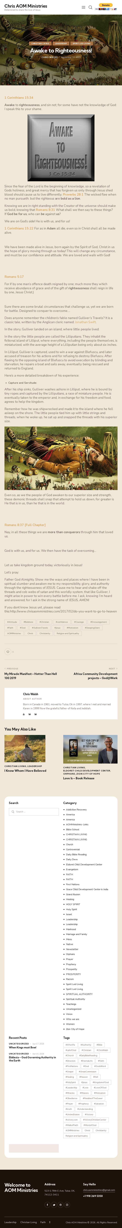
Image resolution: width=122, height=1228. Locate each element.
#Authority (86, 1045)
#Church (70, 1055)
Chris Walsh (30, 694)
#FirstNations (72, 1066)
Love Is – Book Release (78, 778)
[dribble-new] (61, 1205)
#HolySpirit (71, 1082)
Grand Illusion (73, 894)
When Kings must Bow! (22, 1047)
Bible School (72, 829)
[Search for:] (34, 811)
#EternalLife (87, 1061)
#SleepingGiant (92, 628)
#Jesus (57, 628)
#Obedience (71, 1098)
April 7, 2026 (38, 1044)
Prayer (69, 959)
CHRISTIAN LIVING (40, 44)
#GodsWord (100, 1066)
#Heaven (83, 1077)
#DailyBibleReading (88, 1055)
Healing (70, 899)
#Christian (44, 622)
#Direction (70, 1061)
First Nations (72, 884)
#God (22, 628)
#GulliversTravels (40, 628)
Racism (70, 979)
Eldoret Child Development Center (86, 770)
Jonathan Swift (85, 322)
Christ (30, 633)
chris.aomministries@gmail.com (99, 1190)
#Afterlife (70, 1045)
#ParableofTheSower (93, 1098)
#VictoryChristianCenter (94, 1120)
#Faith (10, 628)
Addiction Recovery (76, 809)
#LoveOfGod (100, 1087)
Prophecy (71, 964)
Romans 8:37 (14, 525)
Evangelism (72, 869)
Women (70, 1024)
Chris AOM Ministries (76, 1222)
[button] (83, 7)
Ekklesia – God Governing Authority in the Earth (32, 1059)
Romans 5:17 (14, 277)
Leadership (61, 44)
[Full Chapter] (35, 525)
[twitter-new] (54, 1205)
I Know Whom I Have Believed (25, 770)
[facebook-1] (47, 1205)
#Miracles (70, 1093)
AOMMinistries (14, 633)
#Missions (84, 1093)
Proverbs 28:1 (73, 194)
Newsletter (72, 949)
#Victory (89, 1114)
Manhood (71, 929)
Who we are (72, 1019)
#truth (69, 1109)
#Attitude (12, 622)
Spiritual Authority (75, 999)
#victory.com (72, 1120)
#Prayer (69, 1103)
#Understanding (85, 1109)
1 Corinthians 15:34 (18, 98)
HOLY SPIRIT (73, 904)
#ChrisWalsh (102, 1050)
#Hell (95, 1077)
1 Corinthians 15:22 (18, 228)
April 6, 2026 (38, 1054)
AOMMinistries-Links (77, 824)
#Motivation (72, 628)
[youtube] (23, 714)
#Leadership (71, 1087)
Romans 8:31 (45, 210)
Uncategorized (73, 1009)
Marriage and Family (76, 934)
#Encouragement (98, 622)
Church (69, 844)
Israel (69, 914)
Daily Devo (72, 859)
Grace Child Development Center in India (87, 889)
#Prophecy (83, 1103)
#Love (85, 1087)
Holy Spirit (71, 909)
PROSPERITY (73, 974)
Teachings (71, 1004)
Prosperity (71, 969)
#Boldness (28, 622)
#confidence (62, 622)
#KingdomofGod (101, 1082)
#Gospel (69, 1071)
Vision (69, 1014)
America (70, 814)
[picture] (29, 714)
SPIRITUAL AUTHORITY (79, 994)
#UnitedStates (72, 1114)
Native (69, 944)
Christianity (45, 633)
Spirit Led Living (82, 44)
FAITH (69, 874)
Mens (69, 939)
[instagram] (67, 1205)
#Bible (99, 1045)
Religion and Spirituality (68, 633)
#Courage (79, 622)
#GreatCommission (87, 1071)
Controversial (73, 849)
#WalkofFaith (72, 1125)
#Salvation (99, 1103)
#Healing (70, 1077)
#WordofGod (90, 1125)
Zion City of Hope (88, 773)
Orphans (69, 773)
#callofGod (71, 1050)
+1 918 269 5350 (93, 1196)
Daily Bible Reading (76, 854)
